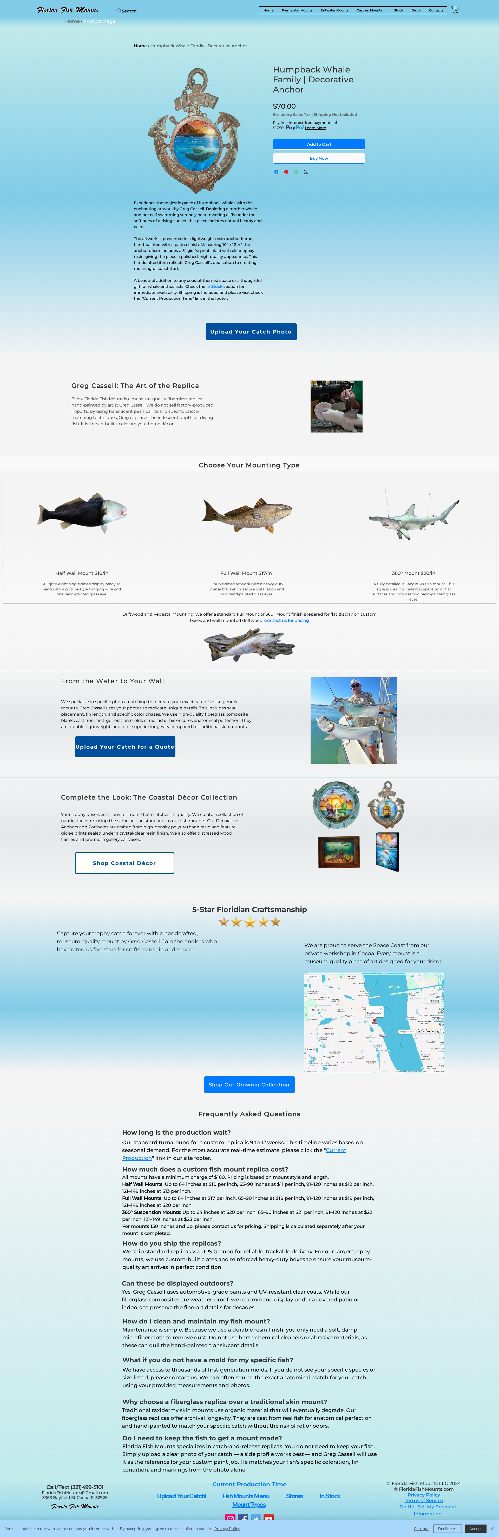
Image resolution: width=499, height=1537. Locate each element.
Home (140, 45)
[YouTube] (269, 1519)
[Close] (493, 1529)
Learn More (315, 127)
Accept (475, 1528)
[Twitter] (256, 1519)
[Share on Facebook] (276, 172)
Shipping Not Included (335, 114)
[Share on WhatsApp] (296, 172)
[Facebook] (243, 1519)
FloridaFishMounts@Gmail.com (75, 1492)
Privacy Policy (227, 1528)
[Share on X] (306, 172)
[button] (416, 10)
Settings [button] (421, 1528)
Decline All (447, 1528)
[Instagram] (230, 1519)
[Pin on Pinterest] (286, 172)
